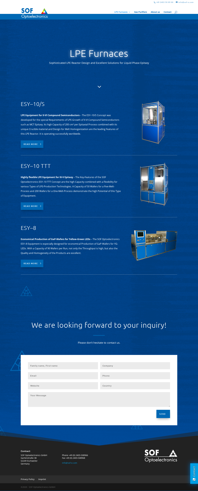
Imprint (42, 479)
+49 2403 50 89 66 (164, 2)
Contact (167, 12)
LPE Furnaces (121, 12)
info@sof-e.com (69, 462)
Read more (31, 144)
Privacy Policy (27, 479)
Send (162, 414)
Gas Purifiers (140, 12)
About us (155, 12)
